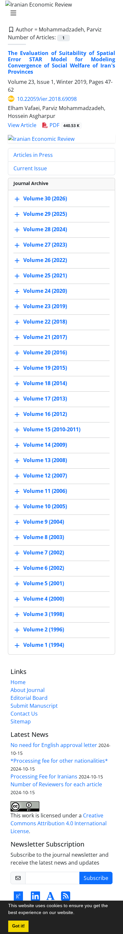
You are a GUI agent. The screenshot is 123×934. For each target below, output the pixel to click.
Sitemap (20, 721)
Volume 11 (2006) (45, 491)
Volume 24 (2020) (45, 291)
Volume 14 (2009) (45, 445)
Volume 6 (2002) (43, 568)
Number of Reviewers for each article (56, 784)
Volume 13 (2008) (45, 460)
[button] (77, 913)
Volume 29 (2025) (45, 214)
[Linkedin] (35, 898)
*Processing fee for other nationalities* (59, 760)
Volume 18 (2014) (45, 383)
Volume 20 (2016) (45, 352)
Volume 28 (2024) (45, 229)
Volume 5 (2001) (43, 583)
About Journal (27, 690)
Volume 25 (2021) (45, 275)
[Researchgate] (18, 898)
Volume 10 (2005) (45, 506)
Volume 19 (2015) (45, 368)
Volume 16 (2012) (45, 414)
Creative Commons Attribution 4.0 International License (58, 823)
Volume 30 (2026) (45, 198)
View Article (22, 125)
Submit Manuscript (34, 705)
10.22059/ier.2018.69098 (47, 99)
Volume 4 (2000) (43, 599)
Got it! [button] (18, 926)
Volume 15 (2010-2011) (51, 429)
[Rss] (65, 898)
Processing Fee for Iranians (43, 776)
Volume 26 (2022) (45, 260)
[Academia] (50, 898)
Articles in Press (33, 155)
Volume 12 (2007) (45, 475)
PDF (63, 125)
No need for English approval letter (53, 745)
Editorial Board (29, 697)
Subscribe (96, 878)
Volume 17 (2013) (45, 398)
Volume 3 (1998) (43, 614)
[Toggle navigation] (59, 13)
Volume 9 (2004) (43, 522)
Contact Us (24, 713)
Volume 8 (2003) (43, 537)
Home (18, 682)
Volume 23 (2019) (45, 306)
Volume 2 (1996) (43, 629)
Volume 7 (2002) (43, 552)
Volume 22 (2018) (45, 322)
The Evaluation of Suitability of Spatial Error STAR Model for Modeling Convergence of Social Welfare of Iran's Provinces (61, 62)
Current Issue (30, 168)
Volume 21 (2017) (45, 337)
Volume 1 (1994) (43, 645)
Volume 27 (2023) (45, 245)
